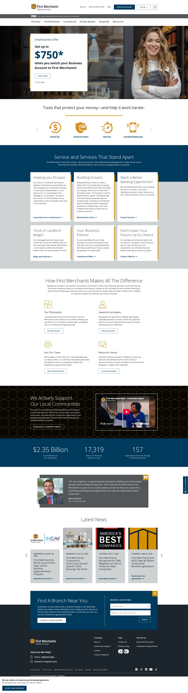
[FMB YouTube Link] (150, 669)
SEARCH (145, 619)
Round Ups (55, 137)
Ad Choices (79, 670)
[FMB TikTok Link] (156, 669)
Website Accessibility (100, 670)
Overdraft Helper (81, 137)
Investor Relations (101, 655)
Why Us (83, 7)
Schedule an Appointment (45, 661)
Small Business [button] (52, 21)
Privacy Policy (35, 670)
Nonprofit (104, 21)
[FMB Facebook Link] (136, 669)
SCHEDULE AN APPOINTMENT (51, 620)
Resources (141, 637)
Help (109, 7)
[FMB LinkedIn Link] (146, 669)
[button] (48, 217)
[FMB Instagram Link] (141, 669)
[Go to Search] (155, 7)
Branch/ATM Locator (145, 642)
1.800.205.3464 (47, 657)
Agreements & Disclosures (63, 670)
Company (98, 637)
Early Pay (107, 137)
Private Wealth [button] (87, 21)
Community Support (102, 646)
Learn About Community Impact (47, 427)
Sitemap (88, 670)
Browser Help (123, 646)
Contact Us (122, 642)
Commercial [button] (69, 21)
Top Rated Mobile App (133, 137)
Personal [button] (35, 21)
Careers (97, 650)
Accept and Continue (14, 688)
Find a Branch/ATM (96, 7)
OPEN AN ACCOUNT (124, 7)
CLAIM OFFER (43, 76)
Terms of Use (47, 670)
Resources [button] (118, 21)
